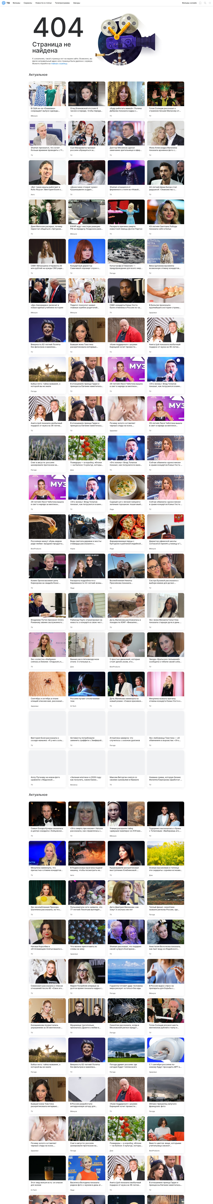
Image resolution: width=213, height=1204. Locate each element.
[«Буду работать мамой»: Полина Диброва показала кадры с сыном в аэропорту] (126, 100)
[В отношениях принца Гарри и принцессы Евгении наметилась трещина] (86, 375)
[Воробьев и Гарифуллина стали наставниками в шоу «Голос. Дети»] (165, 847)
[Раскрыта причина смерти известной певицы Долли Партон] (126, 218)
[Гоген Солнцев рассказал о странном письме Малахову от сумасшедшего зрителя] (165, 100)
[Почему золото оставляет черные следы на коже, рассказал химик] (126, 414)
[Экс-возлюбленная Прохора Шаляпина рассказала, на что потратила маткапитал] (47, 1056)
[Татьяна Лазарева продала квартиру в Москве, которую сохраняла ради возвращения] (47, 808)
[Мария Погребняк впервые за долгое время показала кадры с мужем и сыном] (86, 1134)
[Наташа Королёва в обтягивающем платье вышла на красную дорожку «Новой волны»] (47, 1095)
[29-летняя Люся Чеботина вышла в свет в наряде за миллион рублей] (126, 375)
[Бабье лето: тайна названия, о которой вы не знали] (47, 375)
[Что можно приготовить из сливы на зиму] (86, 1095)
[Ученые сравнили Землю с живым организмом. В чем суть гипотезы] (86, 808)
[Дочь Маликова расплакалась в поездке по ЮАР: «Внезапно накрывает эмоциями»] (126, 611)
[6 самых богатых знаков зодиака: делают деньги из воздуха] (165, 926)
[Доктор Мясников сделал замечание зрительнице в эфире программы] (126, 139)
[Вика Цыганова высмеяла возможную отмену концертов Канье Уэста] (165, 257)
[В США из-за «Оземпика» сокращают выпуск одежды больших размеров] (47, 100)
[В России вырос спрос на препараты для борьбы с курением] (165, 1134)
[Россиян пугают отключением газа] (86, 690)
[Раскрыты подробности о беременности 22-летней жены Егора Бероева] (86, 572)
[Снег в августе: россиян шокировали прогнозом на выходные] (47, 454)
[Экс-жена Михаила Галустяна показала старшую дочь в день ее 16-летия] (165, 611)
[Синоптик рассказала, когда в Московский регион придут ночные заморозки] (126, 1174)
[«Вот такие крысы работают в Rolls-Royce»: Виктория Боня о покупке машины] (47, 178)
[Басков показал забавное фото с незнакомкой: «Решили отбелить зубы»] (86, 886)
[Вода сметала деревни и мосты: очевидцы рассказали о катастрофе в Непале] (86, 532)
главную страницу (59, 63)
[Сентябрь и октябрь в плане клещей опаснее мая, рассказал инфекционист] (47, 690)
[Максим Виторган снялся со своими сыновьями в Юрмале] (126, 768)
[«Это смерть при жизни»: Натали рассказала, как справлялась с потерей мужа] (86, 977)
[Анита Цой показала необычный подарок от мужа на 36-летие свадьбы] (165, 336)
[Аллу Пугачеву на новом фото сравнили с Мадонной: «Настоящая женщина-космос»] (47, 768)
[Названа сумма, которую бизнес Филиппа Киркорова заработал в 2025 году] (165, 768)
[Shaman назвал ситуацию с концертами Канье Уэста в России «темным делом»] (126, 808)
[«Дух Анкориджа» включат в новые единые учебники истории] (47, 296)
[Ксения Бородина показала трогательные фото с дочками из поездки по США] (86, 926)
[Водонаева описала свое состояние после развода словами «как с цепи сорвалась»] (126, 926)
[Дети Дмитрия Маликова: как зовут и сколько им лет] (126, 1056)
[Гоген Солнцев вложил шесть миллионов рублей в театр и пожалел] (165, 1174)
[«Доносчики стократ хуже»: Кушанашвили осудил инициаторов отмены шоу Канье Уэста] (86, 178)
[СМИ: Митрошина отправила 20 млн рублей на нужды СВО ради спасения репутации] (47, 257)
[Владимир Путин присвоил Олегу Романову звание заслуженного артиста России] (47, 611)
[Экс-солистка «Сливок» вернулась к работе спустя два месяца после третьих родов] (47, 926)
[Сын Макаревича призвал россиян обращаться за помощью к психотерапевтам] (86, 139)
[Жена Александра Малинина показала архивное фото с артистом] (165, 139)
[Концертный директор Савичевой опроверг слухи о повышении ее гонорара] (86, 257)
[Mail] (3, 3)
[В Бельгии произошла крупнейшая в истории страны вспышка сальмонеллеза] (165, 296)
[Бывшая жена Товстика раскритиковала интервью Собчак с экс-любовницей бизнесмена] (86, 336)
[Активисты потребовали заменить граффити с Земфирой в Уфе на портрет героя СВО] (86, 729)
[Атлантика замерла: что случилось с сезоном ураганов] (126, 729)
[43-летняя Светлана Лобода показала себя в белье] (165, 218)
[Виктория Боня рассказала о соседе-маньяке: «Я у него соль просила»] (47, 729)
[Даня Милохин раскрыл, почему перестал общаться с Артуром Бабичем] (47, 218)
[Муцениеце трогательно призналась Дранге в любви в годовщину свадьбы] (86, 1174)
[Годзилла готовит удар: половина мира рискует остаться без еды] (126, 1134)
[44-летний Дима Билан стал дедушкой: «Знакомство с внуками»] (165, 178)
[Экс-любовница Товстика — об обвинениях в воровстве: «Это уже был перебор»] (165, 729)
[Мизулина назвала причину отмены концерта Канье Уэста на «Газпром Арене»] (165, 690)
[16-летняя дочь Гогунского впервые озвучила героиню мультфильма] (126, 886)
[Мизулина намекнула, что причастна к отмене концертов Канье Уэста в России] (47, 1016)
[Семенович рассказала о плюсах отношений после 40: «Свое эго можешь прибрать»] (47, 1134)
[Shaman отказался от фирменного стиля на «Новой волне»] (126, 178)
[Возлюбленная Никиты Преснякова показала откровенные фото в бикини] (126, 572)
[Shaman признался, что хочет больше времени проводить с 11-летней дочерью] (47, 139)
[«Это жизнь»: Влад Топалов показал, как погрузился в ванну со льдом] (165, 375)
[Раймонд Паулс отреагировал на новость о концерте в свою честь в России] (86, 611)
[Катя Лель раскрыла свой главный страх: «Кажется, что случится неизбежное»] (47, 886)
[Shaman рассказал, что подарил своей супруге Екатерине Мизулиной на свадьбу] (126, 1095)
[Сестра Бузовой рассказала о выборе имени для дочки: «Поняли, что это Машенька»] (165, 572)
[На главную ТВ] (7, 3)
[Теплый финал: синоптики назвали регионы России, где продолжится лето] (165, 1056)
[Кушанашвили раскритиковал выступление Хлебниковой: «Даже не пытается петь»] (126, 1016)
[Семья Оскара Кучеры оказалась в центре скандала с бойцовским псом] (47, 977)
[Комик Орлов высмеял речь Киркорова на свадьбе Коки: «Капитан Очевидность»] (47, 572)
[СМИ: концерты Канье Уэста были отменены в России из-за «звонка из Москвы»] (126, 296)
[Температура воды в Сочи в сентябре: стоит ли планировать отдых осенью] (86, 847)
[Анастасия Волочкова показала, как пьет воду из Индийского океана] (165, 1095)
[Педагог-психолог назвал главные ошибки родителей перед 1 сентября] (86, 296)
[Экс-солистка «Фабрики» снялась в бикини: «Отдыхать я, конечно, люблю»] (47, 650)
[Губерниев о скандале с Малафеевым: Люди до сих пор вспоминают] (126, 847)
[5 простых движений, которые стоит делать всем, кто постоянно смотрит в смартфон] (126, 650)
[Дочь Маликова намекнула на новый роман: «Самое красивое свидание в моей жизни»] (126, 690)
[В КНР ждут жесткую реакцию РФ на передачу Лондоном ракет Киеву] (86, 218)
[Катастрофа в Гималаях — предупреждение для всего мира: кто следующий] (126, 257)
